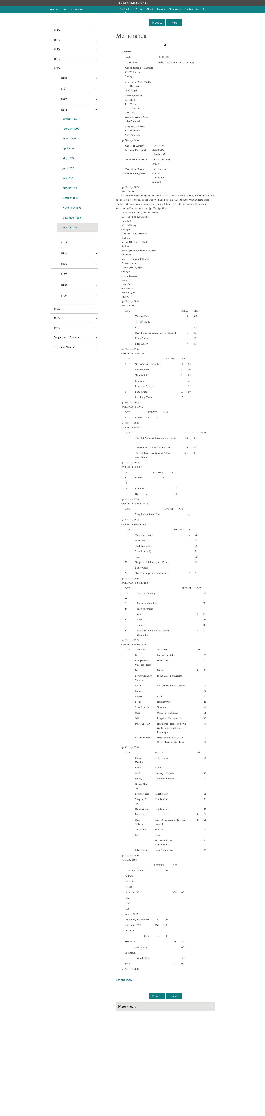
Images (161, 9)
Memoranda (70, 227)
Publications (191, 9)
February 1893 (71, 128)
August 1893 (70, 188)
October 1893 (70, 197)
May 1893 (68, 158)
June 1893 (68, 168)
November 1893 (72, 207)
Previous (157, 22)
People (139, 9)
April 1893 (68, 148)
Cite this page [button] (124, 979)
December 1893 (72, 217)
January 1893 (70, 118)
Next (174, 22)
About (150, 9)
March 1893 (69, 138)
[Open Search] (204, 9)
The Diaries (125, 9)
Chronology (175, 9)
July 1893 (68, 178)
